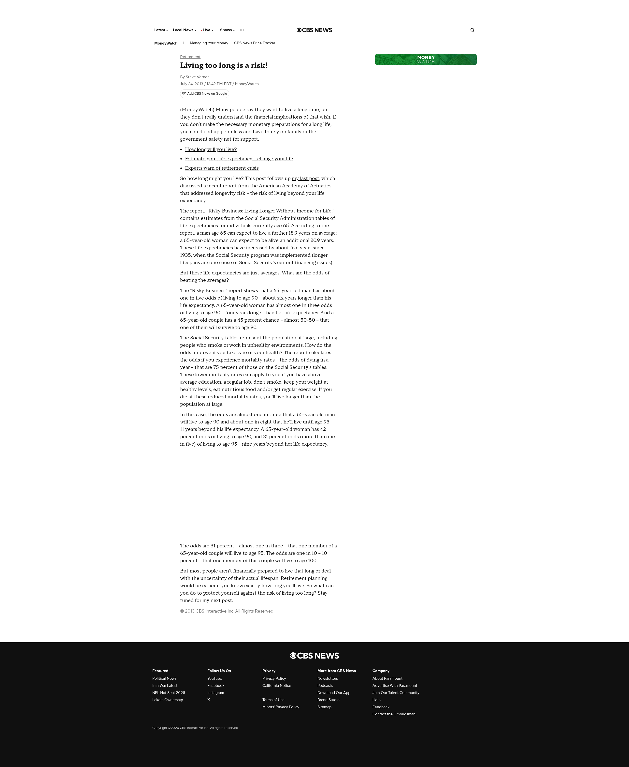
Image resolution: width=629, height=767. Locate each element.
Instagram (215, 693)
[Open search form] (472, 30)
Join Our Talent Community (395, 693)
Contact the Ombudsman (393, 714)
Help (376, 700)
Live (207, 30)
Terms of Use (273, 700)
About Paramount (387, 678)
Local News (183, 30)
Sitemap (324, 707)
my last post (305, 178)
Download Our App (333, 693)
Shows (226, 30)
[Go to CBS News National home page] (314, 30)
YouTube (214, 678)
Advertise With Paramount (394, 686)
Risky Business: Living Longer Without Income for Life (269, 211)
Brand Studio (328, 700)
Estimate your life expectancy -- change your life (239, 159)
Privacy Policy (274, 678)
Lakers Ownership (167, 700)
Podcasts (325, 686)
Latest (160, 30)
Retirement (190, 57)
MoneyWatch (165, 43)
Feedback (380, 707)
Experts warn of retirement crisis (222, 168)
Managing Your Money (209, 43)
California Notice (276, 686)
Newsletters (327, 678)
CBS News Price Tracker (254, 43)
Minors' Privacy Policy (280, 707)
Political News (164, 678)
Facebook (215, 686)
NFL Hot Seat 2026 (168, 693)
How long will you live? (211, 149)
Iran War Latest (164, 686)
